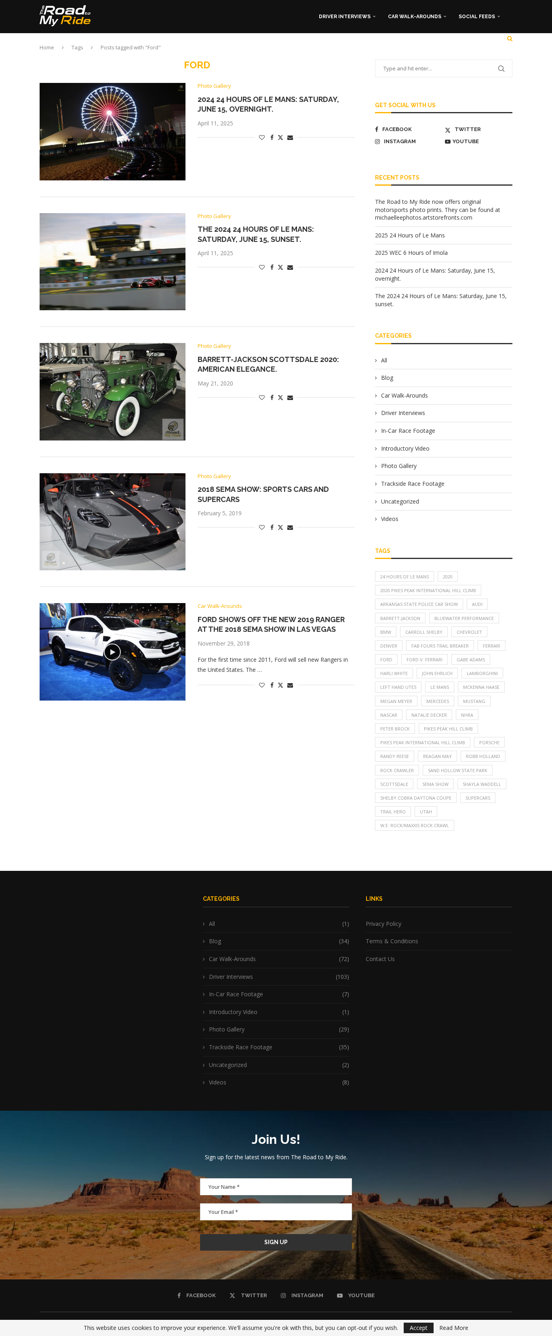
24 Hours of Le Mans (404, 577)
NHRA (467, 715)
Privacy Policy (383, 923)
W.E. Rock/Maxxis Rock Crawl (414, 825)
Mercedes (437, 701)
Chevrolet (469, 632)
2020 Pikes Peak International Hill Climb (428, 590)
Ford (386, 659)
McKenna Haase (481, 687)
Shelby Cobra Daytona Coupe (415, 798)
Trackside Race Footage (413, 483)
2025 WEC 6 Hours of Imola (411, 252)
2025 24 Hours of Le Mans (410, 235)
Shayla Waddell (482, 784)
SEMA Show (435, 784)
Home (47, 47)
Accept (419, 1328)
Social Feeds (477, 16)
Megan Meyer (396, 701)
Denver (388, 646)
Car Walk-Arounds (414, 16)
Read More (453, 1328)
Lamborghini (482, 673)
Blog (387, 377)
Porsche (489, 742)
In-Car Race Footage (408, 430)
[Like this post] (262, 137)
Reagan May (437, 756)
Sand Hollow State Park (457, 770)
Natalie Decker (429, 715)
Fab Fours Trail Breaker (440, 646)
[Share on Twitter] (280, 137)
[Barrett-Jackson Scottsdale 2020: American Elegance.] (112, 391)
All (384, 360)
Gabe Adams (471, 659)
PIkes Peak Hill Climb (448, 729)
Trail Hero (393, 812)
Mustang (474, 701)
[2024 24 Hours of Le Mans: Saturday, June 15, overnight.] (112, 131)
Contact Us (380, 959)
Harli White (394, 673)
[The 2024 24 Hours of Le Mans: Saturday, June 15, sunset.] (112, 261)
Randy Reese (394, 756)
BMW (385, 632)
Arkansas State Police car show (419, 604)
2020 (448, 577)
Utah (426, 812)
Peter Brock (395, 729)
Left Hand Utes (398, 687)
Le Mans (439, 687)
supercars (478, 798)
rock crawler (397, 770)
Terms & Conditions (392, 941)
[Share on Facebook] (272, 137)
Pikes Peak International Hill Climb (422, 742)
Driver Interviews (345, 16)
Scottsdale (394, 784)
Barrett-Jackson (400, 618)
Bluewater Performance (464, 618)
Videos (389, 519)
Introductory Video (405, 448)
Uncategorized (400, 501)
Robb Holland (483, 756)
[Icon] (112, 652)
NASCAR (388, 715)
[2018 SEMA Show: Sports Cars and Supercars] (112, 521)
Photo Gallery (399, 466)
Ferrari (491, 646)
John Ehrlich (437, 673)
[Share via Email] (290, 137)
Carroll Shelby (423, 632)
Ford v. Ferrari (424, 659)
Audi (477, 604)
